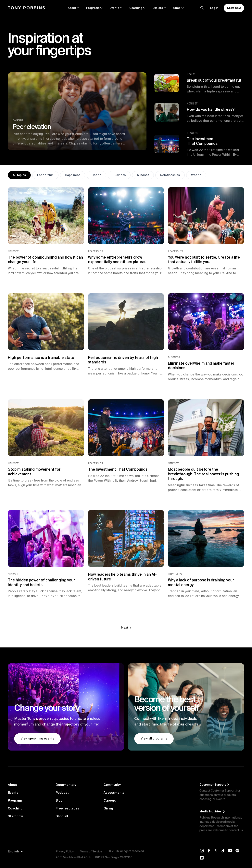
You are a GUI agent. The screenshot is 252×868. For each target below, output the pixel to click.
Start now (15, 816)
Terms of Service (91, 851)
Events (13, 792)
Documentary (66, 784)
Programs (15, 800)
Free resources (67, 808)
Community (112, 784)
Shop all (62, 816)
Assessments (114, 792)
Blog (59, 800)
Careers (110, 800)
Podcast (62, 792)
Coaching (15, 808)
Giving (108, 808)
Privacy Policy (65, 851)
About (12, 784)
